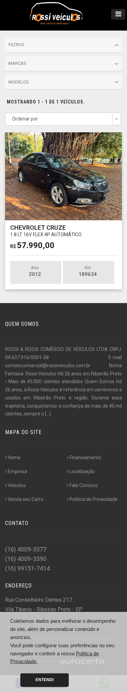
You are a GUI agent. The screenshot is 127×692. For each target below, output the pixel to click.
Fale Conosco (83, 485)
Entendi (45, 679)
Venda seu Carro (25, 499)
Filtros (16, 44)
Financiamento (85, 457)
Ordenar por (25, 118)
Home (14, 457)
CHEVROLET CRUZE (46, 230)
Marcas (17, 63)
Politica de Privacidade (93, 499)
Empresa (17, 471)
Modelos (18, 82)
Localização (82, 471)
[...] (48, 413)
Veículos (17, 485)
